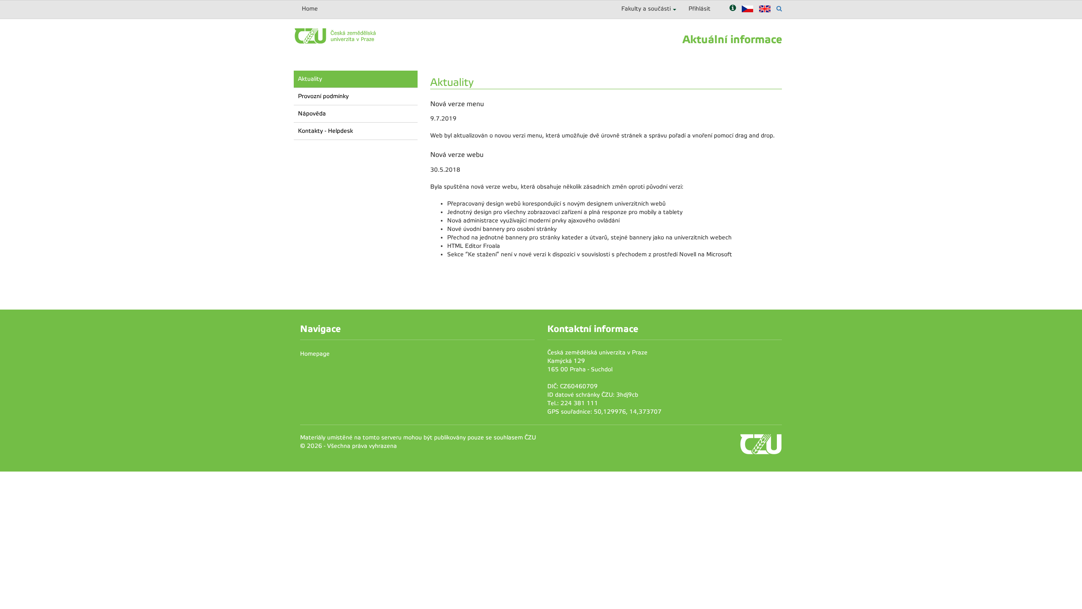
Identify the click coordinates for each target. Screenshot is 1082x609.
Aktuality (310, 79)
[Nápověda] (733, 8)
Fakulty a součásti (646, 8)
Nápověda (312, 113)
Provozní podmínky (323, 96)
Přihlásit (699, 8)
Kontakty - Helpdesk (325, 131)
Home (310, 8)
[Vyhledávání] (779, 8)
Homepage (315, 354)
